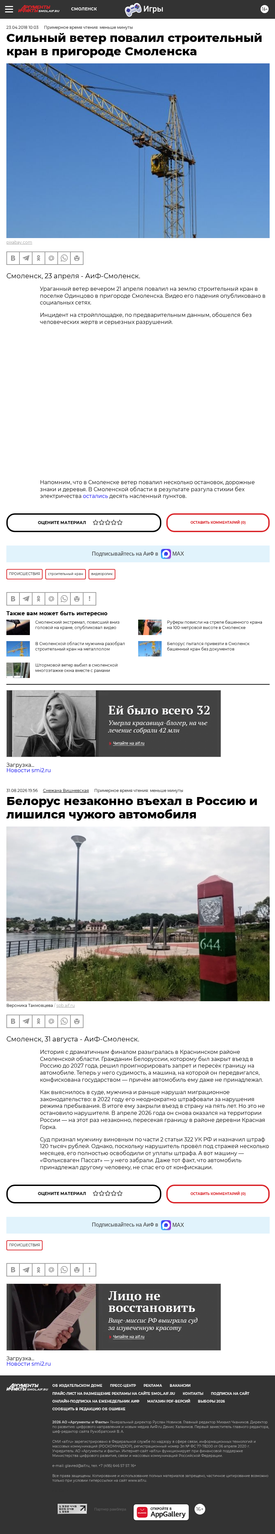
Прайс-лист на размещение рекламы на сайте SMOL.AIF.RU (113, 1393)
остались (95, 496)
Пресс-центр (123, 1385)
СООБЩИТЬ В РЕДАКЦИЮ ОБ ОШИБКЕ (88, 1409)
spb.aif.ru (65, 1005)
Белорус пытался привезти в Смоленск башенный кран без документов (208, 646)
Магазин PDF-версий (168, 1401)
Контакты (193, 1393)
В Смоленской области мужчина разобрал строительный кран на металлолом (80, 646)
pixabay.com (19, 242)
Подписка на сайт (230, 1393)
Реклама (153, 1385)
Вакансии (180, 1385)
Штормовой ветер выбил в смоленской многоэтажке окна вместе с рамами (76, 668)
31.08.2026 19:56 (22, 790)
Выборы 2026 (211, 1401)
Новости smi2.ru (28, 770)
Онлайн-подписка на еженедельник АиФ (96, 1401)
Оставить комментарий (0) (218, 522)
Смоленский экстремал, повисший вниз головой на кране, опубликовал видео (77, 625)
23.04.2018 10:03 (22, 27)
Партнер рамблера (110, 1509)
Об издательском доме (77, 1385)
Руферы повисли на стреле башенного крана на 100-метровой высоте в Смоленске (214, 625)
